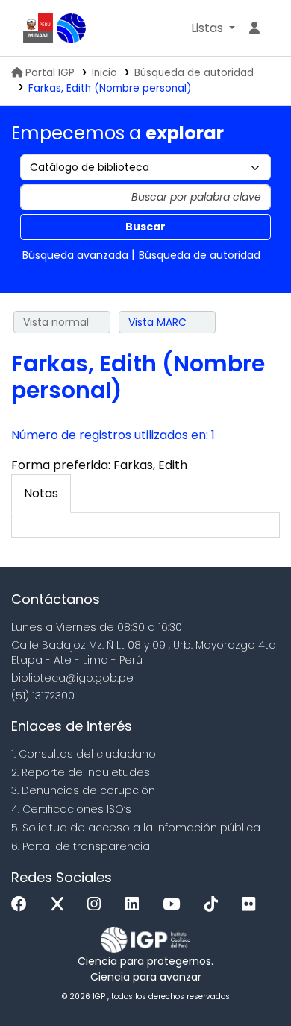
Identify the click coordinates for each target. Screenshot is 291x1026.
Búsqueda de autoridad (194, 73)
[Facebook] (22, 905)
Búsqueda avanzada (75, 255)
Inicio (104, 73)
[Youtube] (175, 905)
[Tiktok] (214, 905)
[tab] (41, 493)
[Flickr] (252, 905)
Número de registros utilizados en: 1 (113, 435)
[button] (213, 28)
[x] (61, 905)
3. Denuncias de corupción (83, 790)
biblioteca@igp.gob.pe (72, 677)
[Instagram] (97, 905)
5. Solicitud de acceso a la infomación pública (135, 827)
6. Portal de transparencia (80, 846)
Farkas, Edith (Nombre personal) (110, 88)
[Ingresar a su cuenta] (254, 28)
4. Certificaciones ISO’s (71, 809)
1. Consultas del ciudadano (83, 753)
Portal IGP (50, 73)
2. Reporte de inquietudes (80, 772)
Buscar (145, 226)
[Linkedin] (135, 905)
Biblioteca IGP (72, 28)
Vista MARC (157, 322)
